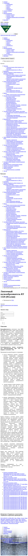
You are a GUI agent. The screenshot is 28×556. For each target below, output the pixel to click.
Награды (8, 5)
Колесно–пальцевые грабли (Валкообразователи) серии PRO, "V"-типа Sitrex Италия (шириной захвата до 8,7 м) (15, 484)
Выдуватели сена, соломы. (12, 152)
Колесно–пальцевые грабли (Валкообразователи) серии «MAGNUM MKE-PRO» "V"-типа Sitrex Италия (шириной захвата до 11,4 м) (15, 479)
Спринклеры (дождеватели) (13, 115)
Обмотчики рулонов (11, 98)
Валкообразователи (11, 99)
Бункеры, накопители (11, 139)
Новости (8, 8)
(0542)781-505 (8, 540)
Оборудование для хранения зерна (14, 141)
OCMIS (16, 520)
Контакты (5, 533)
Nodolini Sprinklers (9, 520)
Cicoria (22, 518)
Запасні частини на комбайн (13, 169)
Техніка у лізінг (10, 16)
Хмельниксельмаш (13, 523)
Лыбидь (22, 522)
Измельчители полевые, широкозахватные (16, 123)
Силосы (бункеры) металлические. (14, 143)
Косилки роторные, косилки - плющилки (16, 104)
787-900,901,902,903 (7, 541)
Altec (15, 518)
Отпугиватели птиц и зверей (13, 160)
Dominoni (8, 519)
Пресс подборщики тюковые (13, 106)
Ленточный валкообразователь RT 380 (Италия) (15, 508)
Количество (3, 318)
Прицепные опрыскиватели (13, 159)
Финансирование (7, 13)
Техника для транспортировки (10, 145)
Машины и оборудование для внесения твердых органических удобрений (16, 79)
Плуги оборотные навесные (13, 90)
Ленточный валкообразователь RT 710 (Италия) (15, 505)
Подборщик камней (11, 82)
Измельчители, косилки (12, 158)
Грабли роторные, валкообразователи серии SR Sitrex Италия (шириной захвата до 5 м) (15, 490)
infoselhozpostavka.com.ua (7, 538)
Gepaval (23, 519)
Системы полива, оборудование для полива (14, 111)
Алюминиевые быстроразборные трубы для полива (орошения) (16, 117)
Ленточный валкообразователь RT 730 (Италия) (15, 503)
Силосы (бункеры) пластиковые (14, 142)
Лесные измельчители (11, 126)
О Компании (9, 4)
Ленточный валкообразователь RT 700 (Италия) (15, 506)
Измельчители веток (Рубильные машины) (16, 136)
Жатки (5, 93)
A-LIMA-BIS (10, 518)
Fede (17, 519)
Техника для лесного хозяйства (11, 165)
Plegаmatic (24, 520)
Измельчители (6, 119)
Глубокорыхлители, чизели (13, 84)
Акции (8, 7)
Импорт (17, 522)
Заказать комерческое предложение (9, 305)
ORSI (20, 520)
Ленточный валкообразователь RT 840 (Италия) (15, 499)
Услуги (5, 12)
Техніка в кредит (10, 14)
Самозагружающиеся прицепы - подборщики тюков (14, 109)
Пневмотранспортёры (11, 146)
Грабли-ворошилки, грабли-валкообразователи (13, 101)
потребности (9, 9)
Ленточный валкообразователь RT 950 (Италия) (15, 497)
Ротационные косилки (11, 107)
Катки (7, 85)
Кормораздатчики (10, 154)
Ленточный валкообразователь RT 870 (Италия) (15, 498)
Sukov (5, 522)
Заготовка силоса (10, 97)
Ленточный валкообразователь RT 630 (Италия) (15, 507)
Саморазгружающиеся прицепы (14, 147)
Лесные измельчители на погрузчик (15, 132)
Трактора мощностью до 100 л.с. (14, 69)
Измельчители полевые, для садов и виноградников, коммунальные (15, 121)
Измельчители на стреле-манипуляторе (15, 129)
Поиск (16, 34)
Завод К (13, 522)
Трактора (5, 66)
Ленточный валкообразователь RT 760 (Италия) (15, 502)
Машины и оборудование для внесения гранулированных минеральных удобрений (16, 76)
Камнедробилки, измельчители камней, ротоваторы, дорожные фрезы (16, 134)
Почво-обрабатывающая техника (11, 81)
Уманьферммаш (4, 523)
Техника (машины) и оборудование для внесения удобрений (13, 73)
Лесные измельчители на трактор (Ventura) (16, 128)
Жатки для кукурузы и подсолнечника (15, 94)
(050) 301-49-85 (4, 23)
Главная (5, 284)
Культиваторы (9, 86)
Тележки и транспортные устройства (15, 149)
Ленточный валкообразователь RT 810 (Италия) (15, 501)
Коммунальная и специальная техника (12, 164)
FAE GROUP (4, 518)
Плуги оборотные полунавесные (14, 91)
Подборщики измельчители (13, 125)
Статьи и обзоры (7, 10)
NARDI (2, 520)
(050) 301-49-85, (7, 542)
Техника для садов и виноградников (12, 156)
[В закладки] (4, 322)
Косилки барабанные (11, 103)
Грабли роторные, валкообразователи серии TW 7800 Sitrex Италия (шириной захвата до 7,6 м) (15, 487)
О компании (6, 3)
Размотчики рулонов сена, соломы (14, 155)
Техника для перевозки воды (13, 150)
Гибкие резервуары (8, 167)
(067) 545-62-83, (15, 542)
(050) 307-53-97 (4, 25)
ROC (13, 300)
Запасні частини (7, 168)
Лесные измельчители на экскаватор (15, 130)
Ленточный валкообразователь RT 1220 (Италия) (15, 493)
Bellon (18, 518)
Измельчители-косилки (12, 124)
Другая (5, 171)
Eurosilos (13, 519)
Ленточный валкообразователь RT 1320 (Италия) (15, 492)
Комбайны (6, 71)
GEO (19, 519)
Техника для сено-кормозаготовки (11, 95)
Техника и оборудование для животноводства (14, 151)
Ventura (9, 522)
